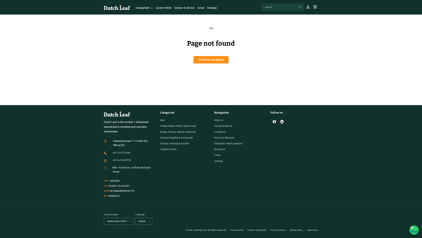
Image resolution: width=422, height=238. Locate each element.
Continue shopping (211, 59)
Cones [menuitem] (200, 7)
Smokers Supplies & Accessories (176, 137)
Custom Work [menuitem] (163, 7)
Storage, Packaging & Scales (174, 143)
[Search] (300, 7)
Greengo (218, 161)
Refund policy (296, 230)
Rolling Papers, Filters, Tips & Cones (178, 126)
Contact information (257, 230)
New (162, 120)
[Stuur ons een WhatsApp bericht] (414, 230)
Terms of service (278, 230)
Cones (217, 155)
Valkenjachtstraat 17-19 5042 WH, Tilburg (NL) (130, 143)
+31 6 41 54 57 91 (122, 160)
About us (218, 120)
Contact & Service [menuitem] (184, 7)
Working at (219, 149)
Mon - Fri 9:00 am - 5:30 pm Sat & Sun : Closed (131, 169)
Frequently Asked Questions (228, 143)
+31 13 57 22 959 (121, 152)
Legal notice (312, 230)
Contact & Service (223, 126)
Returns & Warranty (224, 137)
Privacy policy (237, 230)
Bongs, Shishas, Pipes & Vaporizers (178, 132)
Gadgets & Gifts (168, 149)
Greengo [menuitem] (212, 7)
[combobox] (283, 7)
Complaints (220, 132)
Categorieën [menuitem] (143, 7)
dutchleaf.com (200, 230)
